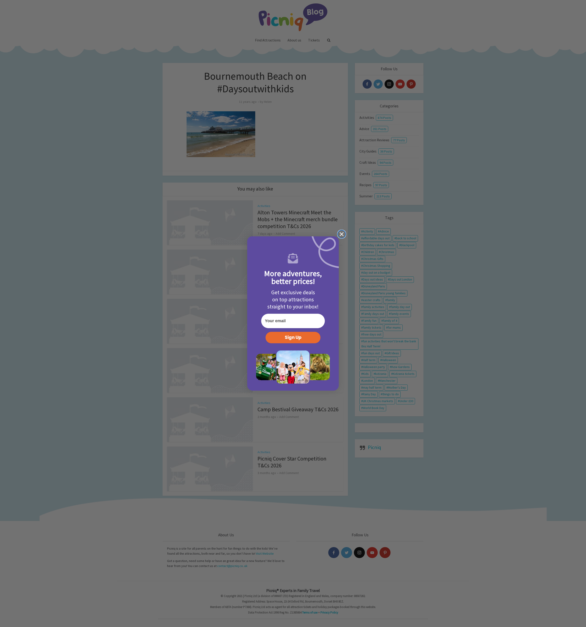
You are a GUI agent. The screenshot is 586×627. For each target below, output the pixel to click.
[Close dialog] (342, 234)
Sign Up (293, 337)
